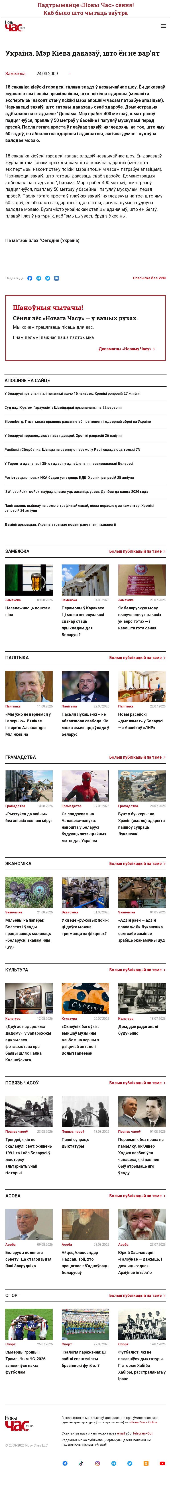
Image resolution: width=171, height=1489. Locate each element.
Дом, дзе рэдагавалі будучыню (138, 1030)
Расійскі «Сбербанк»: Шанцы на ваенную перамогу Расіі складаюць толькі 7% (72, 449)
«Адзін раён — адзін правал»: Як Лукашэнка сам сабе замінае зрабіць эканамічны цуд (141, 930)
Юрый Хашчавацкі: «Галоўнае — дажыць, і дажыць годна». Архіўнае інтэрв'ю (140, 1262)
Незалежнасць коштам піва (28, 611)
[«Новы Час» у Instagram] (97, 1463)
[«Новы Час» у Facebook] (65, 1463)
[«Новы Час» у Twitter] (129, 1463)
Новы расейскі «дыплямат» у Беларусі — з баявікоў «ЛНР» (140, 721)
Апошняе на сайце (27, 380)
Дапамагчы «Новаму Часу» (125, 349)
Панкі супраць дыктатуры (75, 1142)
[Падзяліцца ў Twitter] (47, 278)
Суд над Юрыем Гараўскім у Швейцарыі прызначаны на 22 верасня (63, 407)
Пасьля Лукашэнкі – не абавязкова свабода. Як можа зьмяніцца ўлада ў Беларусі (85, 724)
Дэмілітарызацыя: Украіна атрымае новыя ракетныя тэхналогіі (60, 524)
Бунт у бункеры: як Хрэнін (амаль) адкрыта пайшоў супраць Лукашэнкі (141, 824)
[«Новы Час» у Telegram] (113, 1463)
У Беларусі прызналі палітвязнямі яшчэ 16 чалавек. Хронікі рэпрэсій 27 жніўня (72, 393)
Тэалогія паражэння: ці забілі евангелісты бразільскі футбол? (84, 1359)
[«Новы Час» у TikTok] (81, 1463)
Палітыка (17, 657)
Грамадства (20, 757)
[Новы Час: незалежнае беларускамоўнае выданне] (43, 26)
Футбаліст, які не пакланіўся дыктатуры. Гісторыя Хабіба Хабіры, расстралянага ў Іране (142, 1365)
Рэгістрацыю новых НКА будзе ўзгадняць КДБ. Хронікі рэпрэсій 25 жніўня (69, 478)
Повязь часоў (22, 1083)
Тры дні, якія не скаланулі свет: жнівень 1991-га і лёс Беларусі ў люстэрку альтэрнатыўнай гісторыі (28, 1156)
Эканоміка (18, 863)
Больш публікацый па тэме (135, 551)
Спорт (12, 1295)
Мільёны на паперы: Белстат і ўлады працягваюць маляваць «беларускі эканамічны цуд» (28, 933)
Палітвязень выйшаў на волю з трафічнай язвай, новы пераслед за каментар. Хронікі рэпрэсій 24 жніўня (79, 508)
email (121, 1433)
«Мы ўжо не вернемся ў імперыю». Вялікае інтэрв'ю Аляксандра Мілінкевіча (28, 724)
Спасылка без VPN (149, 278)
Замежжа (15, 73)
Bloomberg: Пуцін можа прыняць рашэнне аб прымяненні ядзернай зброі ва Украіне (77, 421)
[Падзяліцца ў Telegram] (38, 278)
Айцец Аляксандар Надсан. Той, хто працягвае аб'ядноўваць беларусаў (85, 1262)
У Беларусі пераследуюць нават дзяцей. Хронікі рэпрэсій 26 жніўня (63, 435)
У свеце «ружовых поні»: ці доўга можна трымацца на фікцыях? (85, 927)
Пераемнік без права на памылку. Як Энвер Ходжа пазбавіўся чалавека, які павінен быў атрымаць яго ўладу (141, 1156)
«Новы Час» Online (143, 1422)
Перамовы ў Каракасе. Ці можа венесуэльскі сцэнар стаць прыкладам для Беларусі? (83, 621)
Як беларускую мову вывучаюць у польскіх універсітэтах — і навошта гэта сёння (139, 618)
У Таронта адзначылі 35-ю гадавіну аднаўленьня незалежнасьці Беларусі (68, 463)
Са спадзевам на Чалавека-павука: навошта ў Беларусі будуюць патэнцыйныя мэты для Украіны (84, 827)
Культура (16, 970)
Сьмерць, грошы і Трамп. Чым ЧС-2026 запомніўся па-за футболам (25, 1362)
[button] (163, 26)
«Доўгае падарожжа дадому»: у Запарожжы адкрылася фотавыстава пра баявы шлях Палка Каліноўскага (28, 1043)
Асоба (12, 1196)
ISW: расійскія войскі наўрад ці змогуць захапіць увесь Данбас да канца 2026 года (76, 492)
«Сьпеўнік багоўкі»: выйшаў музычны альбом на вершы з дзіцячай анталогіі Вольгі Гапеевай (80, 1040)
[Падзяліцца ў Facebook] (29, 278)
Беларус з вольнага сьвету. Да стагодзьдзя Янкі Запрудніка (28, 1259)
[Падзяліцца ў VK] (56, 278)
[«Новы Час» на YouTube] (162, 1463)
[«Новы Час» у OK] (146, 1463)
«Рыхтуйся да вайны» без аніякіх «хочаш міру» (29, 817)
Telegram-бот (142, 1433)
